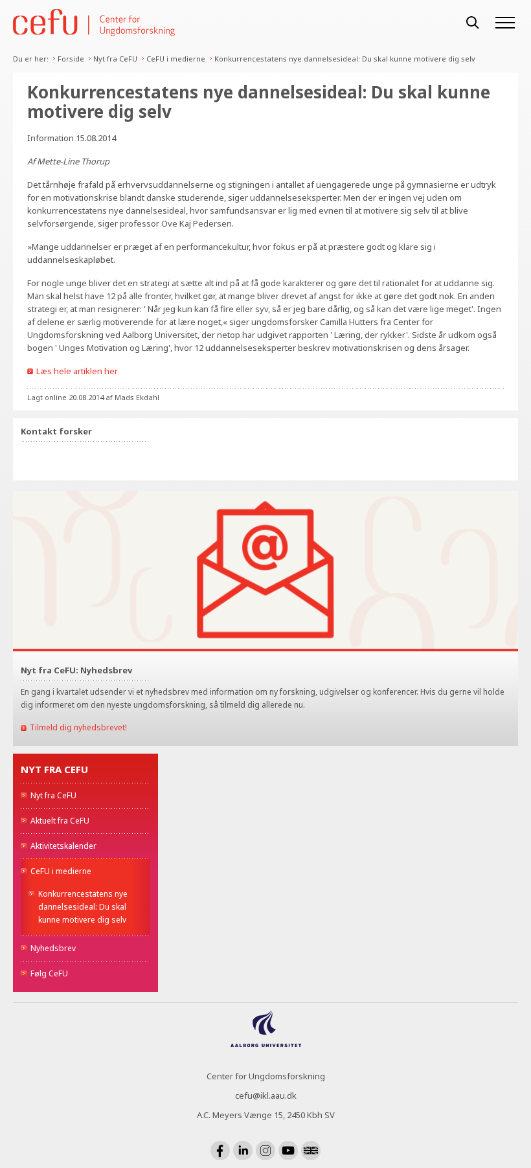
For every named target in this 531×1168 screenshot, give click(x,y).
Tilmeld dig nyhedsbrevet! (78, 727)
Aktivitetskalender (63, 845)
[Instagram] (265, 1150)
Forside (71, 58)
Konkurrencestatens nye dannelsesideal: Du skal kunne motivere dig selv (344, 58)
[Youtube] (288, 1150)
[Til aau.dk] (266, 1043)
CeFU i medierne (175, 58)
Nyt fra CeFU (115, 58)
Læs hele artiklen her (77, 371)
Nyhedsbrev (53, 948)
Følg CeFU (49, 973)
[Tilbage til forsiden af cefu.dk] (233, 22)
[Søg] (473, 22)
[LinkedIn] (243, 1150)
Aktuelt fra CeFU (59, 820)
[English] (311, 1150)
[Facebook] (220, 1150)
